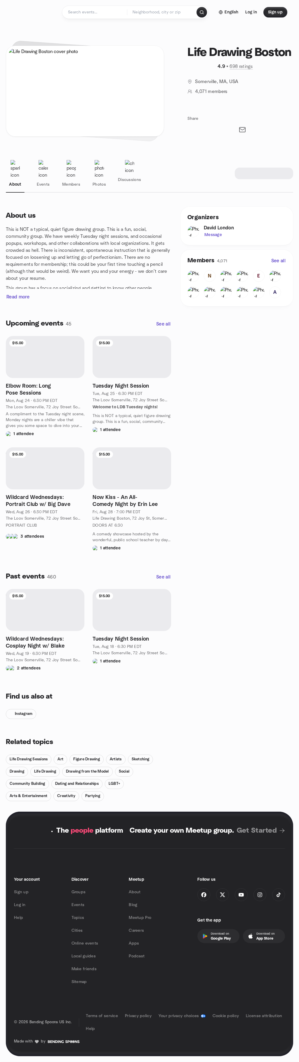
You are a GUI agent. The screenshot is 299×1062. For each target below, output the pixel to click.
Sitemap (79, 982)
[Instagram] (259, 894)
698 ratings (241, 66)
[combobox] (162, 12)
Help (18, 918)
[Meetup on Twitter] (222, 894)
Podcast (137, 956)
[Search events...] (202, 12)
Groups (79, 892)
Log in (20, 905)
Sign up (21, 892)
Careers (136, 931)
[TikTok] (278, 894)
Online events (85, 943)
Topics (78, 918)
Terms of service (102, 1016)
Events (78, 905)
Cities (77, 931)
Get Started (257, 830)
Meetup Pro (140, 918)
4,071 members (211, 91)
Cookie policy (226, 1016)
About (134, 892)
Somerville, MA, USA (216, 81)
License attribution (264, 1016)
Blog (133, 905)
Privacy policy (138, 1016)
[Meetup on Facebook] (203, 894)
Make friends (84, 969)
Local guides (84, 956)
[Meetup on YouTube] (241, 894)
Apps (134, 943)
